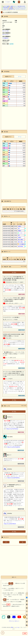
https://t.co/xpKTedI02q (13, 477)
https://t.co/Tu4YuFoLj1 (12, 428)
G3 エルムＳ (5, 34)
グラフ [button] (11, 81)
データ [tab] (19, 76)
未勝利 (19, 226)
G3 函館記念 (5, 38)
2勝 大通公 (20, 242)
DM (12, 627)
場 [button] (4, 81)
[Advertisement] (14, 56)
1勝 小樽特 (20, 239)
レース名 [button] (20, 224)
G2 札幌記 (21, 244)
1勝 (18, 228)
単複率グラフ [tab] (8, 76)
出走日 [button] (4, 209)
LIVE (25, 633)
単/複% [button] (20, 81)
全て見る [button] (14, 272)
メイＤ (20, 233)
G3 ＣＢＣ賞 (5, 31)
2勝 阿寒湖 (20, 246)
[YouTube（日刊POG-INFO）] (19, 617)
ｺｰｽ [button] (14, 224)
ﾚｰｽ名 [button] (17, 209)
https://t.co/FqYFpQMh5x (13, 447)
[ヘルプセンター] (24, 616)
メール (17, 627)
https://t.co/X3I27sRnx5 (10, 523)
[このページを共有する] (2, 633)
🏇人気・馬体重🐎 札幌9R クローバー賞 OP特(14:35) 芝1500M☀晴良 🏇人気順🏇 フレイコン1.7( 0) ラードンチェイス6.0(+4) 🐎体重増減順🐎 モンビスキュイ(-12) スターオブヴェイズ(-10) (14, 8)
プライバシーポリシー (14, 621)
